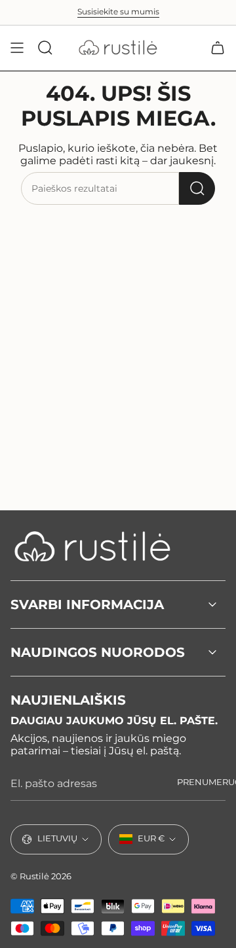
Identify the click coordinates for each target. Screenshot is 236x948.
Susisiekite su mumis (118, 11)
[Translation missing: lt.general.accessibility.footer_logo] (92, 546)
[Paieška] (197, 188)
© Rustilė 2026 (40, 876)
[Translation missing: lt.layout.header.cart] (217, 48)
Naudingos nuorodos (97, 652)
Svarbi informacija (87, 604)
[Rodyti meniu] (17, 48)
